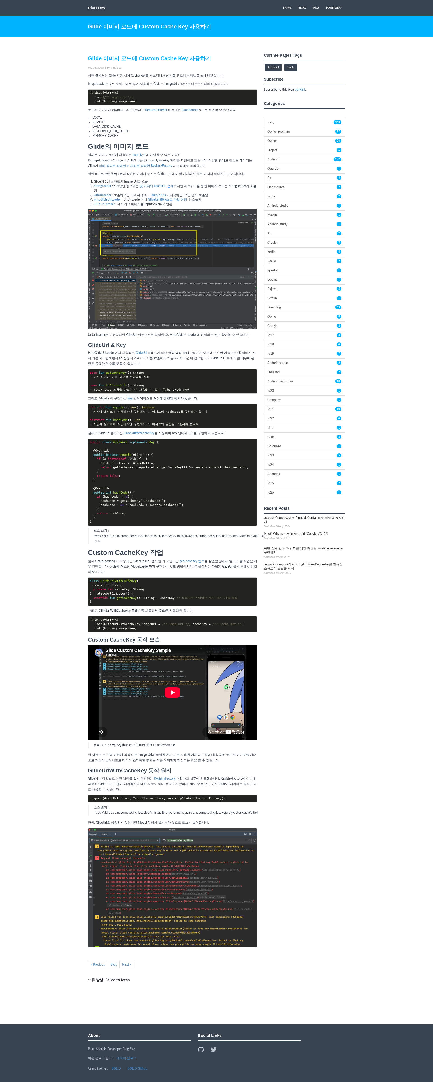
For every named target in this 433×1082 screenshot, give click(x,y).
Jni (303, 233)
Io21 (303, 409)
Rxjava (303, 289)
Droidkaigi (303, 307)
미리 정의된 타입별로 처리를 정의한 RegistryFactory (135, 165)
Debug (303, 279)
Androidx (303, 474)
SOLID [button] (116, 1068)
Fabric (303, 196)
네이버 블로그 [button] (126, 1058)
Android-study (303, 224)
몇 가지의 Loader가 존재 (157, 186)
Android (303, 159)
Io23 (303, 455)
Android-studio (303, 205)
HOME (287, 8)
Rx (303, 178)
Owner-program (303, 131)
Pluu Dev (96, 8)
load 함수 (139, 155)
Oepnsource (303, 187)
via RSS (300, 89)
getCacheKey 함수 (192, 561)
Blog (114, 964)
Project (303, 150)
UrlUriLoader (102, 195)
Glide (303, 437)
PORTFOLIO (334, 8)
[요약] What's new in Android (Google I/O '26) (296, 533)
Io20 (303, 390)
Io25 (303, 483)
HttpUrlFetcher (104, 204)
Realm (303, 261)
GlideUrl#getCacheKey (139, 433)
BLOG (302, 8)
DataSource (190, 110)
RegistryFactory (164, 778)
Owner (303, 141)
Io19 (303, 353)
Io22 (303, 418)
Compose (303, 400)
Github (303, 298)
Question (303, 168)
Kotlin (303, 252)
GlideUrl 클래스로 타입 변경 (167, 199)
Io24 (303, 464)
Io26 (303, 492)
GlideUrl (141, 352)
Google (303, 326)
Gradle (303, 242)
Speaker (303, 270)
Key (130, 398)
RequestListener (156, 110)
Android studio (303, 363)
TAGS (316, 8)
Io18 (303, 344)
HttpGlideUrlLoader (107, 199)
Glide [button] (290, 67)
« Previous (98, 964)
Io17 (303, 335)
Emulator (303, 372)
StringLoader (102, 186)
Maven (303, 215)
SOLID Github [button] (137, 1068)
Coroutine (303, 446)
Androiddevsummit (303, 381)
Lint (303, 427)
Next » (126, 964)
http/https (158, 195)
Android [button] (273, 67)
